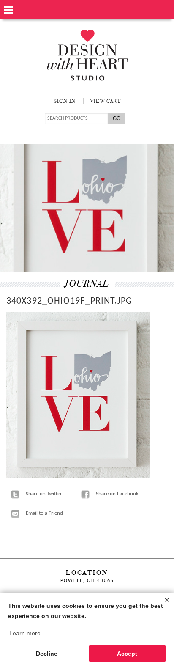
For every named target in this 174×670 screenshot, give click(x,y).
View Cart (105, 101)
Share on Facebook (117, 494)
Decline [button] (46, 653)
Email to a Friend (44, 513)
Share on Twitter (44, 494)
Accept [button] (127, 653)
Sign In (65, 101)
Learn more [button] (25, 633)
